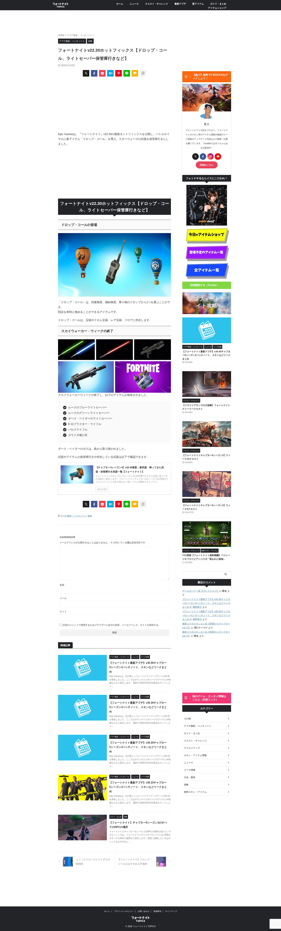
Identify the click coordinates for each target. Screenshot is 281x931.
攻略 (89, 516)
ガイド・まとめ (218, 3)
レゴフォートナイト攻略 (206, 302)
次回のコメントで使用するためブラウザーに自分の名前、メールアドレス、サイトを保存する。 (112, 625)
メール (63, 598)
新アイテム (198, 3)
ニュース (134, 3)
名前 (62, 585)
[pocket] (102, 73)
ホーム (119, 3)
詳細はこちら (207, 165)
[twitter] (86, 73)
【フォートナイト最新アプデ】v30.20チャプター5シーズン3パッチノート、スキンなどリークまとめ (138, 747)
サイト (63, 611)
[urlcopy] (143, 73)
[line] (126, 73)
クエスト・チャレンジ (156, 3)
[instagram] (210, 156)
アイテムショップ (217, 8)
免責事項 (157, 911)
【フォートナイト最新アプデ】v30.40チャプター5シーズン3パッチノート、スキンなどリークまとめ (138, 667)
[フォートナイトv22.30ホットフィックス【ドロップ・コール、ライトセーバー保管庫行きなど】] (110, 73)
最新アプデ (180, 3)
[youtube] (218, 156)
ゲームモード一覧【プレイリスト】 (200, 591)
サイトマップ (171, 911)
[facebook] (94, 73)
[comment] (135, 73)
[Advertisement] (114, 104)
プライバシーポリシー (124, 911)
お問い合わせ (143, 911)
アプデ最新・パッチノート (73, 516)
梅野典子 (197, 607)
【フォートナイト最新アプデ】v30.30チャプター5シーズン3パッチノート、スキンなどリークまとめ (138, 707)
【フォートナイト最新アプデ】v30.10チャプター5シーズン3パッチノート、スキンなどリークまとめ (138, 787)
